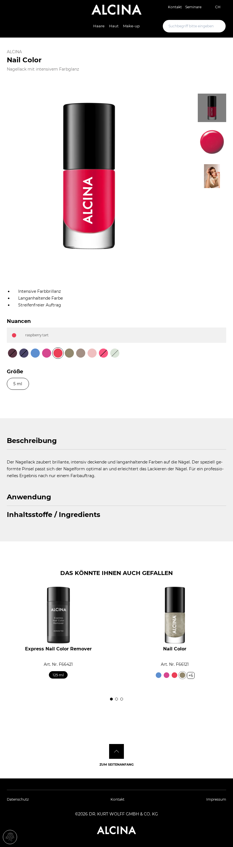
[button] (8, 640)
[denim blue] (158, 675)
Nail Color (174, 649)
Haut (113, 26)
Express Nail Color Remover (58, 649)
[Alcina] (116, 10)
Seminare (193, 7)
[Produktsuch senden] (216, 26)
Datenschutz (18, 799)
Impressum (216, 799)
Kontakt (175, 7)
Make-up (131, 26)
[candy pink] (166, 675)
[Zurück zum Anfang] (116, 751)
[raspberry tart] (174, 675)
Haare (99, 26)
